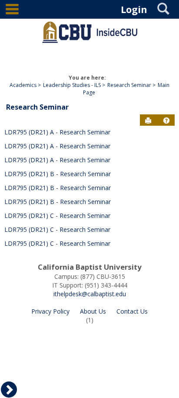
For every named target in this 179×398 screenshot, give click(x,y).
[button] (166, 120)
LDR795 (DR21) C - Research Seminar (57, 215)
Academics (23, 85)
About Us (93, 311)
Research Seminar (129, 85)
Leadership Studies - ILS (72, 85)
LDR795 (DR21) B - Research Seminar (57, 174)
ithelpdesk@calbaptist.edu (89, 294)
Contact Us (132, 311)
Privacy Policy (50, 311)
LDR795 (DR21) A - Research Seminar (57, 132)
